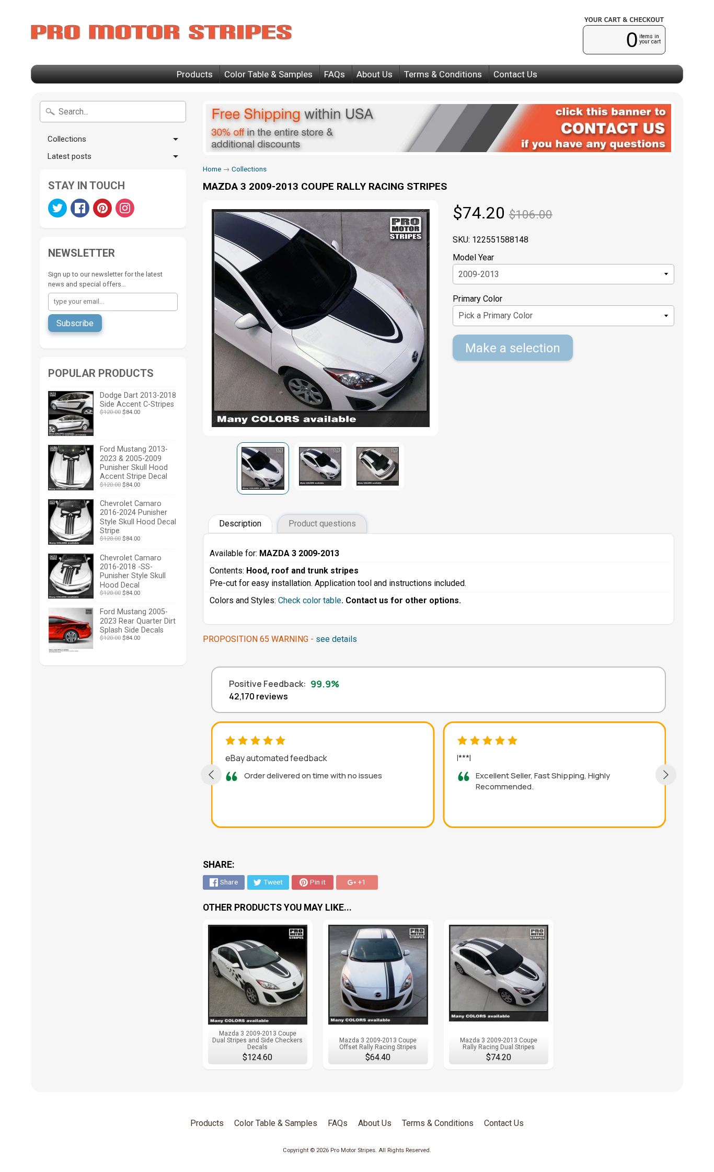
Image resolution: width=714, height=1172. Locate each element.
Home (212, 169)
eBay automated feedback (276, 758)
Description (240, 523)
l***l (464, 758)
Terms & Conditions (443, 74)
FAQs (334, 74)
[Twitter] (57, 208)
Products (195, 74)
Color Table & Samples (268, 74)
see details (336, 639)
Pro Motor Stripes (352, 1150)
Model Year (473, 257)
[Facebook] (80, 208)
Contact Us (515, 74)
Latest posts (69, 156)
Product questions (322, 523)
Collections (67, 139)
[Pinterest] (102, 208)
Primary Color (477, 299)
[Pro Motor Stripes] (161, 32)
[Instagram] (125, 208)
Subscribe (75, 323)
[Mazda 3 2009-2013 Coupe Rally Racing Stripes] (263, 468)
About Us (374, 74)
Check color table (309, 600)
